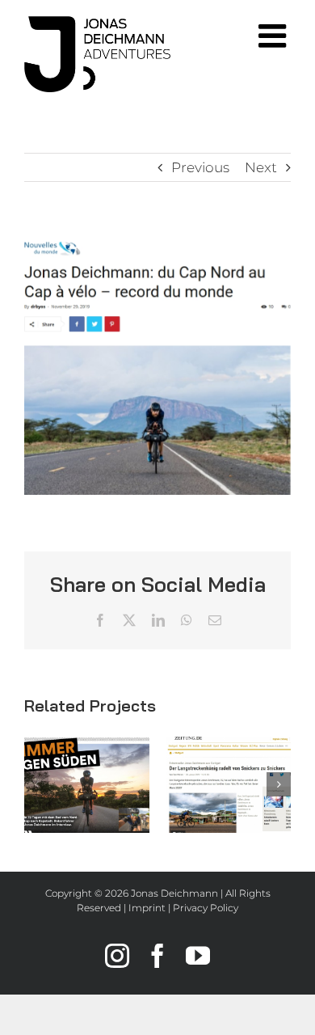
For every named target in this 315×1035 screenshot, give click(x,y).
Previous (200, 167)
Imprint (147, 908)
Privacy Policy (205, 908)
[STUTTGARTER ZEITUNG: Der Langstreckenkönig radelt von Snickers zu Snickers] (228, 785)
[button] (36, 784)
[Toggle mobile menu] (274, 35)
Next (261, 167)
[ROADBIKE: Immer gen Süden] (86, 785)
